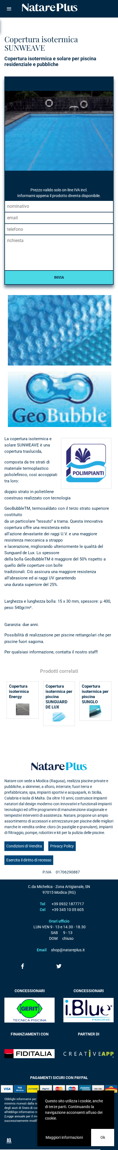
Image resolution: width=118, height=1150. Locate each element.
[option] (59, 360)
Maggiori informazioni (64, 1137)
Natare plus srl (59, 766)
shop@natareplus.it (68, 950)
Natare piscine (49, 7)
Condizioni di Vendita (24, 846)
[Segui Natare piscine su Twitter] (59, 966)
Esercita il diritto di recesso (28, 860)
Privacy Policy (62, 846)
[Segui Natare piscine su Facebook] (22, 966)
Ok (102, 1137)
